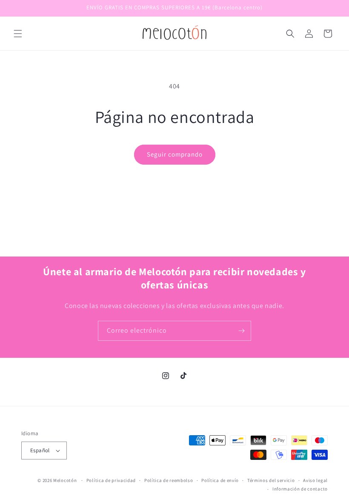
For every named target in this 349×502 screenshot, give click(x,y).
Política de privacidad (111, 480)
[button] (18, 33)
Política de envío (220, 480)
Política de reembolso (168, 480)
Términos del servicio (271, 480)
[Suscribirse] (241, 331)
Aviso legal (315, 480)
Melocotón (65, 480)
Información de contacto (300, 489)
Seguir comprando (175, 154)
